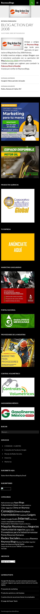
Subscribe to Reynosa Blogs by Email (13, 475)
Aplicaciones (5, 503)
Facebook (23, 515)
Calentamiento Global (9, 505)
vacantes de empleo (27, 546)
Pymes (4, 535)
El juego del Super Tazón (9, 601)
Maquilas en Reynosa (24, 524)
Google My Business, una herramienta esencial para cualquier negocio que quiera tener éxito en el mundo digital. (19, 583)
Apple (12, 503)
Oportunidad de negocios (13, 529)
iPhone (35, 519)
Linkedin (3, 521)
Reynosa (34, 538)
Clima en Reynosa (21, 507)
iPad (31, 519)
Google (9, 519)
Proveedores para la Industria (15, 532)
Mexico (25, 527)
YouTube (4, 548)
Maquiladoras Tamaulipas (10, 524)
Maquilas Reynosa (11, 526)
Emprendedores (10, 514)
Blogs (21, 502)
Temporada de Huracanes (8, 546)
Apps (16, 502)
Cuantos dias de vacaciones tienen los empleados (18, 597)
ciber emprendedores (24, 505)
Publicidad (33, 532)
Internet (24, 518)
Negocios (33, 526)
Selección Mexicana (8, 544)
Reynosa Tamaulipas (8, 21)
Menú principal (37, 2)
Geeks (3, 519)
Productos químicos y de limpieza (12, 593)
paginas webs (30, 530)
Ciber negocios (6, 508)
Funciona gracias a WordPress (10, 611)
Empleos (26, 511)
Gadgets (31, 514)
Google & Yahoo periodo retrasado (13, 79)
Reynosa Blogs (7, 2)
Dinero (18, 511)
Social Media (19, 544)
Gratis (15, 519)
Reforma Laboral (25, 538)
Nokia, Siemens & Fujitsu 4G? (11, 87)
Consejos (7, 511)
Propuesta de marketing (9, 589)
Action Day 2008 (11, 61)
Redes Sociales (10, 538)
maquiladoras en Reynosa (15, 521)
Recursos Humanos (15, 535)
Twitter (19, 546)
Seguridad (32, 542)
